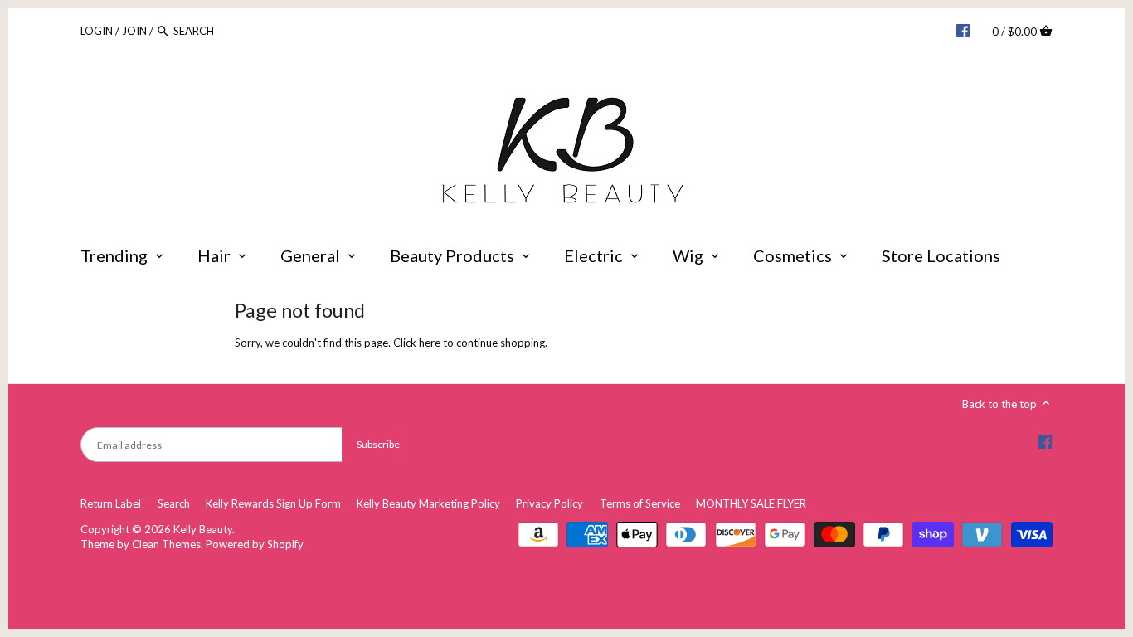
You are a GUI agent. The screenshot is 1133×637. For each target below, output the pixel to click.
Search (174, 503)
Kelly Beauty (202, 529)
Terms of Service (640, 503)
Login (96, 30)
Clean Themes (166, 544)
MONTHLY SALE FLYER (751, 503)
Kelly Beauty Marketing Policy (428, 503)
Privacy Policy (549, 503)
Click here (416, 342)
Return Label (110, 503)
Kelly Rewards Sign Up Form (273, 503)
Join (134, 30)
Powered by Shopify (255, 544)
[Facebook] (963, 30)
